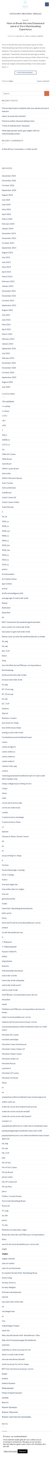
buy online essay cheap (11, 727)
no (3, 1092)
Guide (4, 903)
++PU (4, 415)
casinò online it (8, 761)
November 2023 (9, 238)
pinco (4, 1191)
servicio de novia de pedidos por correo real (20, 1244)
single (4, 1249)
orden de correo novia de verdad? (16, 1111)
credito (5, 812)
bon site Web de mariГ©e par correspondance (21, 665)
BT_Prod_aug (7, 689)
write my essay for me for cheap (15, 1364)
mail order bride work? (11, 985)
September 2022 (9, 305)
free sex (5, 894)
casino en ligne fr (9, 747)
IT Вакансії (7, 942)
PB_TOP (5, 1153)
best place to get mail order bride (16, 631)
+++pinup (6, 406)
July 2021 (6, 353)
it (2, 937)
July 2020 (6, 387)
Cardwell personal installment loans (17, 737)
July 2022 (6, 315)
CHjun (4, 788)
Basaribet (6, 612)
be (3, 617)
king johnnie (7, 961)
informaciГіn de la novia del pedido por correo (21, 922)
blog (4, 660)
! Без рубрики (8, 401)
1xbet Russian (8, 507)
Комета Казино (8, 1383)
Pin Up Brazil (7, 1172)
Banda (4, 603)
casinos (5, 771)
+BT (4, 420)
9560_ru (5, 555)
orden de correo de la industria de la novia (19, 1106)
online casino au (8, 1102)
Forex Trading (8, 874)
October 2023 (8, 243)
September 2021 (9, 348)
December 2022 (9, 291)
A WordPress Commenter (13, 149)
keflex (4, 956)
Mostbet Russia (8, 1063)
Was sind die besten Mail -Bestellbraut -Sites (21, 1335)
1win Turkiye (7, 483)
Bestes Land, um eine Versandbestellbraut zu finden (23, 636)
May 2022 (6, 324)
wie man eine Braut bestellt (13, 1359)
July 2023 (6, 257)
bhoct (4, 655)
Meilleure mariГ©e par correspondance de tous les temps (23, 1010)
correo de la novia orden (12, 803)
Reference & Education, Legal (14, 1230)
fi (2, 860)
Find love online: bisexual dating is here (18, 121)
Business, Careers (9, 718)
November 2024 (9, 180)
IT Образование (9, 946)
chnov (4, 793)
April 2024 (6, 214)
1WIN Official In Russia (12, 478)
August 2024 (7, 195)
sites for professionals (11, 1268)
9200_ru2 (6, 531)
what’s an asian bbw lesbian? (14, 116)
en (3, 846)
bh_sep (5, 646)
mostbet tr (6, 1068)
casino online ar (8, 756)
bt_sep (5, 699)
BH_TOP (6, 651)
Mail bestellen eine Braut (12, 970)
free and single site (10, 884)
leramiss (5, 966)
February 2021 (8, 358)
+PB (4, 425)
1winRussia (6, 492)
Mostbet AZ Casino (10, 1034)
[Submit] (46, 93)
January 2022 (7, 343)
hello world (6, 913)
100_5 (4, 435)
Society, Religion (9, 1287)
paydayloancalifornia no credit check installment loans (25, 1126)
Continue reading (25, 72)
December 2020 (9, 363)
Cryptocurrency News (11, 822)
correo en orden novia (11, 807)
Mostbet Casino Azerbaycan (14, 1044)
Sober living (7, 1277)
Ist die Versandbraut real (12, 932)
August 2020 (7, 382)
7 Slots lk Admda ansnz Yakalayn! (16, 125)
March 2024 (7, 219)
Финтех (5, 1402)
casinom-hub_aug (9, 766)
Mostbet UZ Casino (10, 1073)
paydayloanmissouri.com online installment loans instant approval (25, 1137)
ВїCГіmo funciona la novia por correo (17, 1369)
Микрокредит (8, 1388)
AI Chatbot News (9, 579)
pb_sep (5, 1148)
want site (6, 1330)
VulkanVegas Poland (10, 1325)
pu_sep (5, 1215)
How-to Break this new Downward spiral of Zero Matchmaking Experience (25, 26)
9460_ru (5, 540)
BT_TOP (5, 703)
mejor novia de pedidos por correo (16, 1017)
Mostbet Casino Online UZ (13, 1049)
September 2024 (9, 190)
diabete (5, 831)
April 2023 (6, 272)
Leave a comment (43, 81)
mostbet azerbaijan (10, 1039)
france (4, 879)
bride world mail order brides (14, 675)
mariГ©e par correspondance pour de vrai (19, 994)
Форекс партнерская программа (16, 1417)
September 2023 (9, 248)
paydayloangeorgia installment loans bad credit (22, 1130)
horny (4, 918)
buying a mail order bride (12, 732)
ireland (5, 927)
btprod (5, 713)
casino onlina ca (8, 751)
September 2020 (9, 377)
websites (6, 1345)
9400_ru (5, 535)
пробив (5, 1397)
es (3, 850)
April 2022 (6, 329)
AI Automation (8, 574)
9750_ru (5, 564)
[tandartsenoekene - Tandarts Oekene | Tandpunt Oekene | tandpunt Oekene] (25, 4)
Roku (4, 1239)
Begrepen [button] (22, 1451)
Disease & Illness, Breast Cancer (15, 836)
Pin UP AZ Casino (9, 1167)
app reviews (7, 583)
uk (3, 1306)
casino (4, 742)
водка (4, 1373)
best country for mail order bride (16, 627)
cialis (4, 798)
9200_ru (5, 526)
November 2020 (9, 367)
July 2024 (6, 200)
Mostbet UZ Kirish (10, 1078)
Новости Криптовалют (12, 1393)
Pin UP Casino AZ (9, 1182)
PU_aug (5, 1210)
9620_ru (5, 559)
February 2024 (8, 224)
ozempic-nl (6, 1121)
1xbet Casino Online (10, 502)
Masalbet (6, 999)
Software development (11, 1292)
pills (3, 1158)
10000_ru (6, 439)
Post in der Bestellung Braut (14, 1201)
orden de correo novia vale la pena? (16, 1116)
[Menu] (47, 4)
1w (3, 449)
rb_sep (5, 1225)
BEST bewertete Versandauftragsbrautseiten (21, 622)
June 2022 (6, 320)
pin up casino (7, 1177)
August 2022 (7, 310)
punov (4, 1220)
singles (25, 20)
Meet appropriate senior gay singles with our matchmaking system (21, 132)
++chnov (5, 411)
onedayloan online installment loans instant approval (24, 1097)
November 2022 (9, 296)
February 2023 (8, 281)
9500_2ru (6, 545)
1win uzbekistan (9, 487)
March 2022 (7, 334)
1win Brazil (6, 463)
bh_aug (5, 641)
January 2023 (7, 286)
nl (2, 1087)
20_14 (4, 516)
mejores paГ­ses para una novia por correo (19, 1022)
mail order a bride (9, 975)
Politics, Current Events (12, 1196)
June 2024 (6, 204)
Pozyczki (6, 1206)
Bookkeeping (7, 670)
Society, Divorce (9, 1282)
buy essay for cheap (10, 723)
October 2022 (8, 300)
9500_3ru (6, 550)
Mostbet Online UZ (10, 1058)
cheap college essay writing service (16, 783)
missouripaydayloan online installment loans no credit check (24, 1028)
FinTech (5, 865)
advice (4, 569)
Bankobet (6, 607)
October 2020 (8, 372)
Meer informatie (10, 1451)
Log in (4, 1431)
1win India (6, 473)
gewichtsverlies (8, 898)
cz (3, 827)
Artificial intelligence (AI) (12, 593)
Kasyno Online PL (9, 951)
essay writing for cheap (11, 855)
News (4, 1082)
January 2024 (7, 228)
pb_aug (5, 1143)
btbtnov (5, 708)
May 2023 (6, 267)
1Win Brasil (7, 459)
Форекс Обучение (10, 1412)
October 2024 (8, 185)
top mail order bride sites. (13, 1301)
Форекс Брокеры (9, 1407)
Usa (3, 1321)
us (3, 1316)
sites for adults (8, 1263)
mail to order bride (10, 990)
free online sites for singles (13, 889)
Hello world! (32, 149)
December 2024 (9, 176)
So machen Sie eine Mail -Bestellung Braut (19, 1273)
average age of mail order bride (15, 598)
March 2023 (7, 276)
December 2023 (9, 233)
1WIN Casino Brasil (10, 468)
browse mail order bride (12, 679)
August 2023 (7, 252)
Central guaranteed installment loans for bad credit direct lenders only (23, 777)
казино (5, 1378)
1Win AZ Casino (9, 454)
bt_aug (5, 684)
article (4, 588)
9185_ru (5, 521)
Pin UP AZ (6, 1162)
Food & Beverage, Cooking (13, 870)
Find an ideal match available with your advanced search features (25, 110)
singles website (8, 1258)
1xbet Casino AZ (9, 497)
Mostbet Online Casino (12, 1054)
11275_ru (6, 444)
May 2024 (6, 209)
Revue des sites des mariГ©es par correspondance (23, 1234)
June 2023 (6, 262)
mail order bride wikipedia (13, 980)
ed (3, 841)
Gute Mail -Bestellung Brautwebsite (17, 908)
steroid (5, 1297)
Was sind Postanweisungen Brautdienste (19, 1340)
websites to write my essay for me (16, 1349)
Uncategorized (8, 1311)
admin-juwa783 (37, 36)
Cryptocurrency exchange (13, 817)
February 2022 (8, 339)
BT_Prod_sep (7, 694)
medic (4, 1004)
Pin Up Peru (7, 1186)
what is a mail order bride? (13, 1354)
